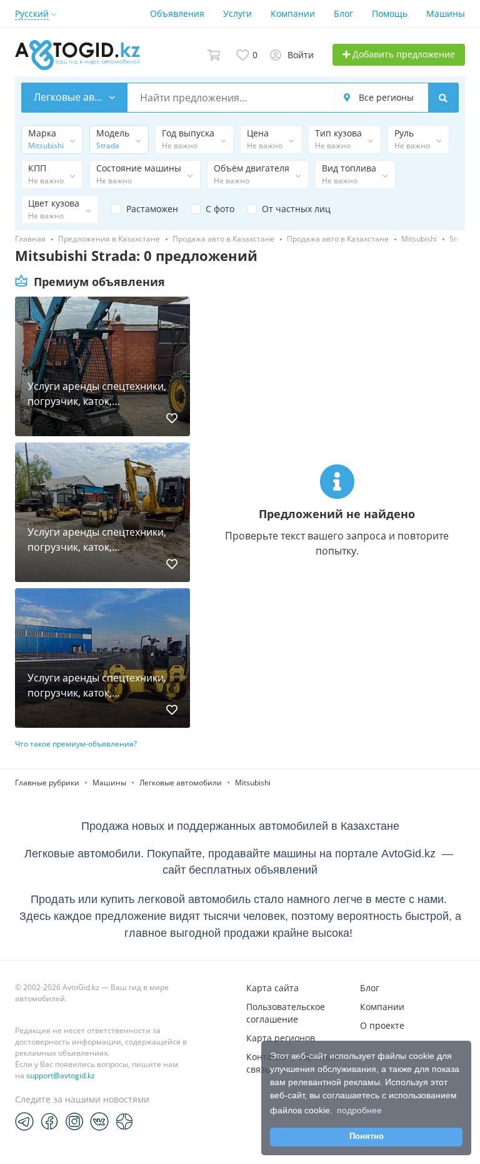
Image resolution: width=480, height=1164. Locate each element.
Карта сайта (272, 988)
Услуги (237, 13)
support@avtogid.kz (60, 1075)
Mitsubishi (253, 782)
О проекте (382, 1025)
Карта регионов (280, 1038)
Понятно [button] (366, 1136)
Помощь (390, 13)
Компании (293, 13)
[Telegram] (24, 1120)
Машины (445, 13)
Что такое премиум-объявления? (76, 743)
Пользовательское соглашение (285, 1013)
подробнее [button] (359, 1110)
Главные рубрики (47, 782)
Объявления (177, 13)
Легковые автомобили (180, 782)
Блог (343, 13)
